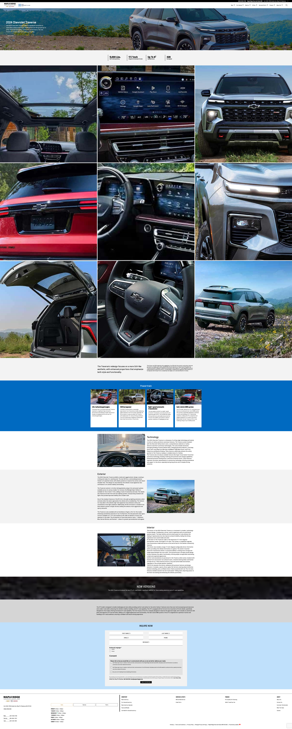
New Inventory (125, 699)
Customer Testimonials (282, 705)
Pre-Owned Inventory (127, 702)
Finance (271, 5)
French (113, 651)
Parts (107, 704)
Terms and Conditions (180, 724)
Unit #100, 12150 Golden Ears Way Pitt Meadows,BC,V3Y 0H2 (17, 706)
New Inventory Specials (127, 705)
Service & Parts (262, 5)
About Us (279, 5)
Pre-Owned (239, 5)
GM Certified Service (180, 699)
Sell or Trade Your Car (230, 702)
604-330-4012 (13, 721)
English (113, 649)
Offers (253, 5)
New (232, 5)
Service (84, 704)
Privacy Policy (190, 724)
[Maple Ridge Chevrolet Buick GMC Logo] (10, 5)
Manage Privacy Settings (201, 724)
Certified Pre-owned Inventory (129, 710)
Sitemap (172, 724)
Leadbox (237, 724)
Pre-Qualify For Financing (231, 699)
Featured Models (125, 707)
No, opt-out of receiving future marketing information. (124, 671)
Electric (247, 5)
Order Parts (178, 702)
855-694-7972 (13, 718)
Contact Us (279, 702)
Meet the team (280, 707)
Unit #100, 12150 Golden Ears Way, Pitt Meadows (275, 1)
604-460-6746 (13, 716)
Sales (62, 704)
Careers (279, 710)
